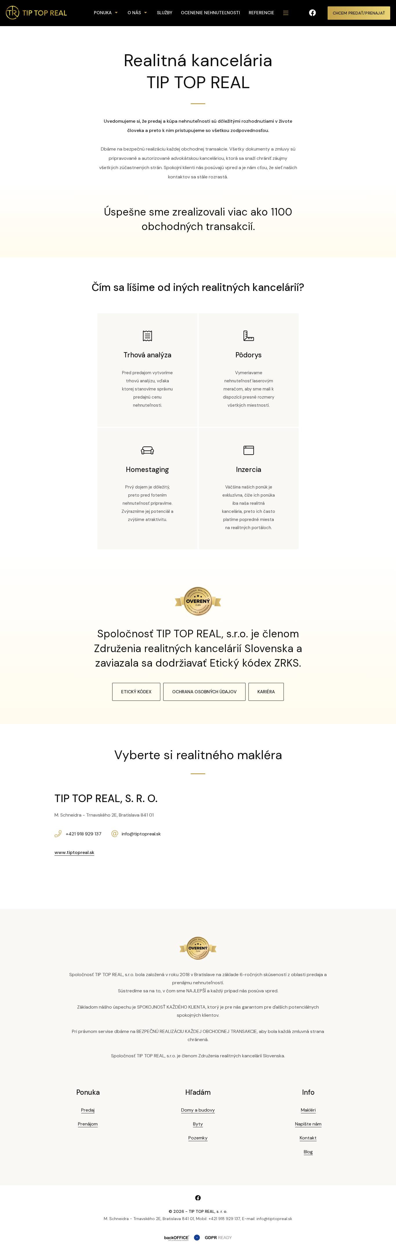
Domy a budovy (198, 1110)
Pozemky (198, 1138)
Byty (198, 1124)
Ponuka (103, 13)
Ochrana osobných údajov (204, 692)
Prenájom (88, 1124)
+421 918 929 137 (83, 834)
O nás (134, 13)
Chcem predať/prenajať (359, 13)
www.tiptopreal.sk (74, 852)
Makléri (308, 1110)
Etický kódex (136, 692)
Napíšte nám (308, 1124)
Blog (308, 1152)
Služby (164, 13)
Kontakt (308, 1138)
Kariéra (266, 692)
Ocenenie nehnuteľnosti (210, 13)
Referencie (261, 13)
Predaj (88, 1110)
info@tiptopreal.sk (141, 834)
